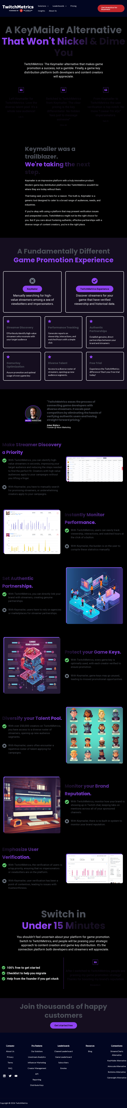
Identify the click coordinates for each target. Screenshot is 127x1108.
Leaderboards (58, 6)
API (36, 1074)
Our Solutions (37, 1051)
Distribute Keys (37, 1085)
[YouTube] (16, 1076)
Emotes (63, 1068)
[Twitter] (10, 1076)
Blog (90, 1051)
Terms (10, 1062)
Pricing (73, 6)
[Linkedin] (4, 1076)
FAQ (10, 1068)
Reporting (37, 1079)
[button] (32, 289)
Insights (41, 11)
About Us (53, 11)
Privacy (10, 1057)
